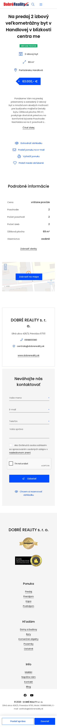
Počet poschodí (16, 216)
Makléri (28, 672)
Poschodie (13, 209)
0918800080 (30, 339)
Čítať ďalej (28, 127)
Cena (10, 202)
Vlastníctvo (13, 238)
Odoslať (31, 478)
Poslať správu (18, 721)
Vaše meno (15, 397)
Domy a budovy (28, 629)
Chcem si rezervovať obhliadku (31, 493)
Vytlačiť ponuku (31, 156)
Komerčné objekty (28, 639)
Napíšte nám (28, 676)
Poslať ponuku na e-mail (31, 149)
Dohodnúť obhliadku (31, 143)
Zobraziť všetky (28, 248)
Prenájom (28, 596)
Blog (28, 686)
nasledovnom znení (20, 452)
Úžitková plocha (15, 231)
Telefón (13, 421)
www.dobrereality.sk (28, 355)
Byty (28, 634)
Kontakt (28, 681)
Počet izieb (13, 224)
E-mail (12, 409)
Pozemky (28, 643)
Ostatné (28, 648)
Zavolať (45, 721)
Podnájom (28, 606)
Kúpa (28, 601)
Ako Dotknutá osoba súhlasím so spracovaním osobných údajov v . (28, 449)
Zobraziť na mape (29, 276)
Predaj (28, 591)
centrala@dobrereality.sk (30, 346)
